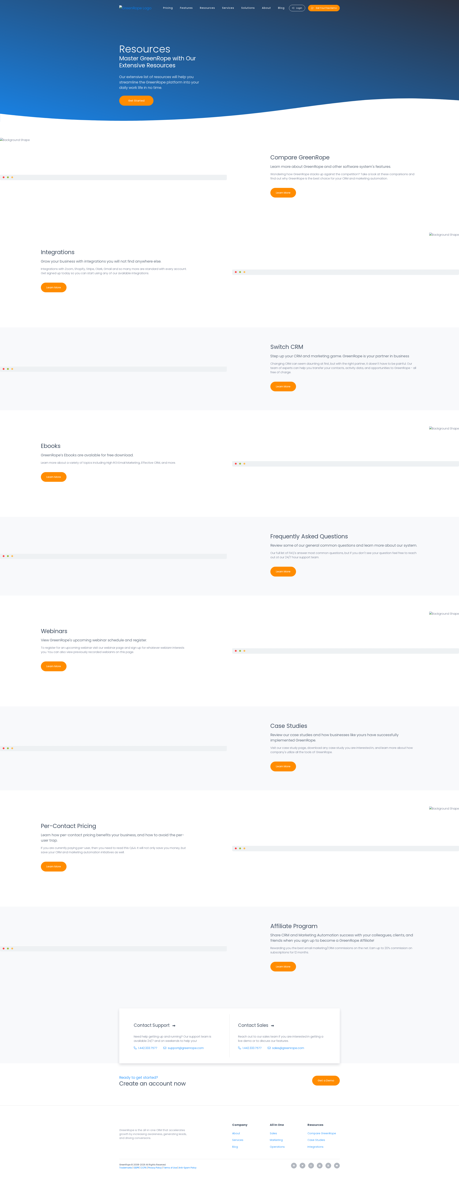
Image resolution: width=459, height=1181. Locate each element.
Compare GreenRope (321, 1133)
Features (186, 8)
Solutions (248, 8)
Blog (281, 8)
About (266, 8)
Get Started (136, 100)
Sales (273, 1133)
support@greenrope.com (185, 1048)
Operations (277, 1147)
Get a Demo (326, 1080)
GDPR (136, 1167)
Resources (207, 8)
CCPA (143, 1167)
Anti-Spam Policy (187, 1167)
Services (228, 8)
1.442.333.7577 (147, 1048)
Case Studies (316, 1140)
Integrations (315, 1147)
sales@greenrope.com (287, 1048)
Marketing (276, 1140)
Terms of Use (170, 1167)
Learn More (283, 193)
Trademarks (125, 1167)
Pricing (168, 8)
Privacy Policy (155, 1167)
